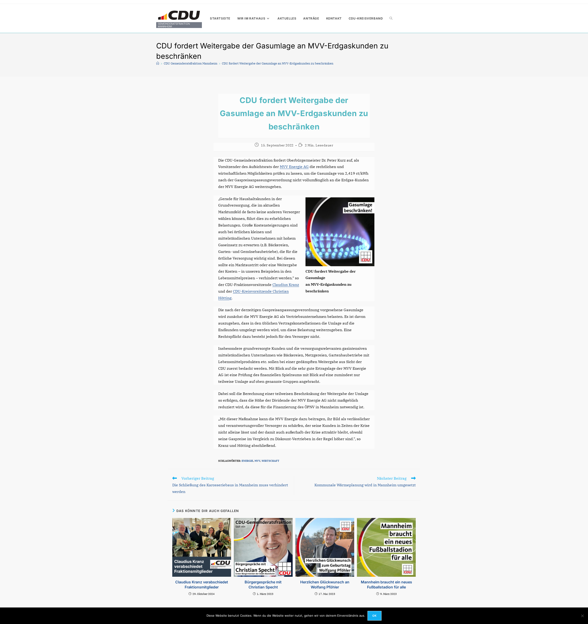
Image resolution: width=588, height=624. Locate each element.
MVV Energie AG (294, 166)
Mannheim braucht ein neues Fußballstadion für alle (386, 584)
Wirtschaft (270, 460)
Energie (247, 460)
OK (374, 615)
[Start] (157, 63)
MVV (257, 460)
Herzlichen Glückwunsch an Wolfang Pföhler (324, 584)
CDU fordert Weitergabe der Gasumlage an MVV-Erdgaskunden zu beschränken (277, 63)
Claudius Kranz (285, 284)
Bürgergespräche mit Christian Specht (263, 584)
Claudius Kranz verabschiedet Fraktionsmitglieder (201, 584)
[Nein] (582, 615)
